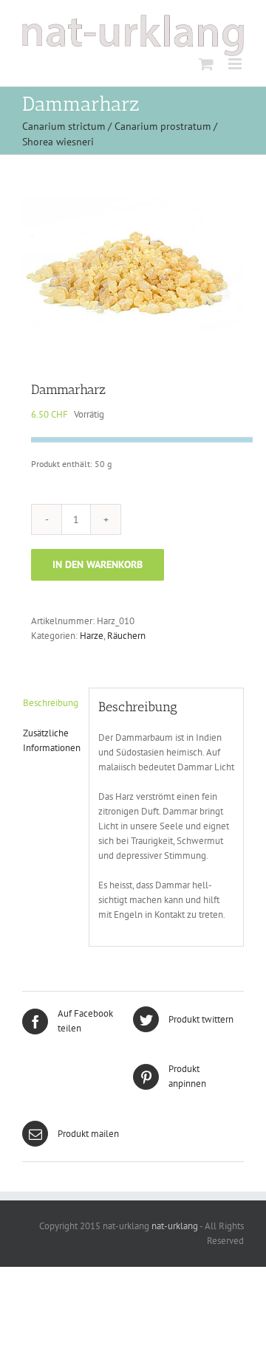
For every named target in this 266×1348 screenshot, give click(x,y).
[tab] (51, 703)
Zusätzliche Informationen (51, 740)
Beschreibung (50, 703)
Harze (91, 635)
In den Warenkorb (97, 564)
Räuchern (126, 635)
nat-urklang (173, 1226)
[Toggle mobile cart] (206, 64)
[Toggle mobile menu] (236, 64)
